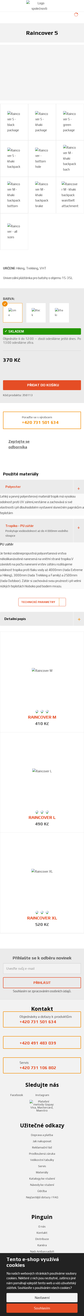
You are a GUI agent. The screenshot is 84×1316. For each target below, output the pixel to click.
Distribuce (42, 1239)
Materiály (42, 1172)
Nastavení (42, 1298)
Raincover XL (42, 918)
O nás (42, 1226)
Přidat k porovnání (38, 367)
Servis (42, 1166)
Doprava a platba (42, 1135)
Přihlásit (42, 983)
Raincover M (42, 717)
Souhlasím (42, 1308)
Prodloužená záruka (42, 1153)
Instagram (42, 1095)
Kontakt (42, 1232)
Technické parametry (38, 602)
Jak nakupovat (42, 1141)
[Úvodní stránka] (39, 5)
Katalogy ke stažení (42, 1178)
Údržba (42, 1191)
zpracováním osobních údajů (51, 991)
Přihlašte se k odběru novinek (42, 957)
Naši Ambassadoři (42, 1251)
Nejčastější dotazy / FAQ (42, 1197)
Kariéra (42, 1245)
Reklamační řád (42, 1147)
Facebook (16, 1095)
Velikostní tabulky (42, 1160)
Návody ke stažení (42, 1184)
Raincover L (42, 817)
